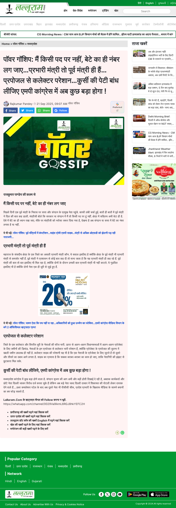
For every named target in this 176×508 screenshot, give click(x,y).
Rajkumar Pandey (21, 103)
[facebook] (101, 494)
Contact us (11, 504)
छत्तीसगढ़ (73, 24)
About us (25, 504)
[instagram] (113, 494)
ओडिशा (105, 24)
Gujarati (37, 481)
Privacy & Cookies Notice (70, 504)
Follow (63, 110)
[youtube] (119, 494)
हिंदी (139, 3)
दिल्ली (3, 24)
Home (6, 44)
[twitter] (107, 494)
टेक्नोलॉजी (158, 24)
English (150, 3)
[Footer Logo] (19, 494)
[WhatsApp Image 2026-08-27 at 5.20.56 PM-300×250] (64, 315)
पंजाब (84, 24)
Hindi (8, 481)
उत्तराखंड (28, 24)
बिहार (39, 24)
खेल (116, 10)
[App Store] (159, 494)
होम (65, 10)
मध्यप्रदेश (61, 24)
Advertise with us (43, 504)
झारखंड (49, 24)
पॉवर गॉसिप (18, 44)
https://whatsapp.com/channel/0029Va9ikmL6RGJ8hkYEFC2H (44, 404)
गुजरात (128, 24)
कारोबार (146, 24)
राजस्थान (117, 24)
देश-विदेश (77, 10)
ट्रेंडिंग (105, 10)
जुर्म (137, 24)
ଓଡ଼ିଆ (173, 3)
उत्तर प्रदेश (14, 24)
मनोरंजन (92, 10)
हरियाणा (94, 24)
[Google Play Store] (137, 494)
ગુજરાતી (162, 3)
